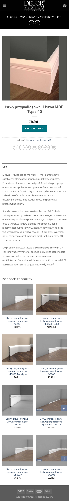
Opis (5, 166)
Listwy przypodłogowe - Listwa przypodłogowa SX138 (17, 421)
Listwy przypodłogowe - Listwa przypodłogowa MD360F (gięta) (51, 321)
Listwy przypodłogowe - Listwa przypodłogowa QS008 (17, 321)
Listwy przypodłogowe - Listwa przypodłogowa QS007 (51, 371)
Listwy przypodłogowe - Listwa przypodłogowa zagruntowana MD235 (51, 421)
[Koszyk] (65, 5)
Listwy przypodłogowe (41, 17)
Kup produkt (34, 128)
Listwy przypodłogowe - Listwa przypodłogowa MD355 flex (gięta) (17, 371)
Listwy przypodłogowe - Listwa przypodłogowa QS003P (17, 472)
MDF (59, 17)
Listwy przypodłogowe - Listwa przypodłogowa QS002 (51, 472)
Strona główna (16, 17)
